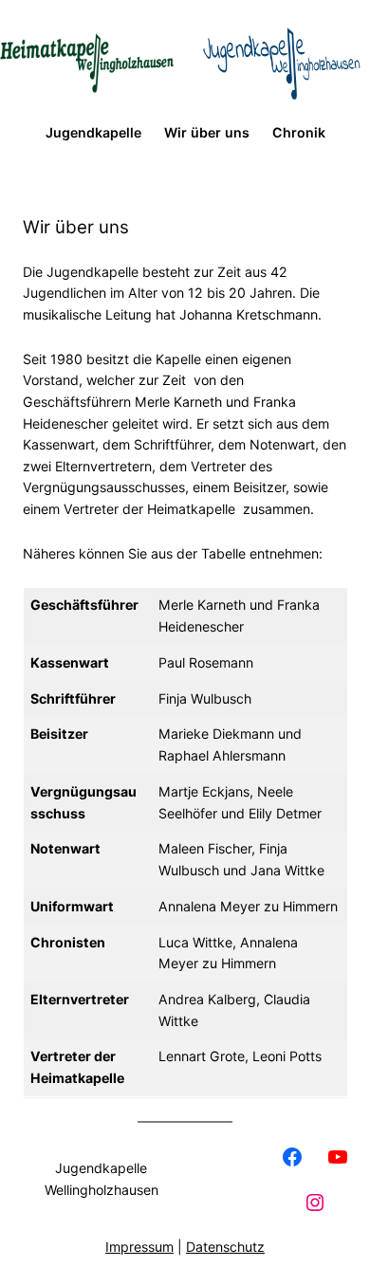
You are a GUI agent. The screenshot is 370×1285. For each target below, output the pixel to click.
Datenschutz (225, 1247)
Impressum (139, 1247)
